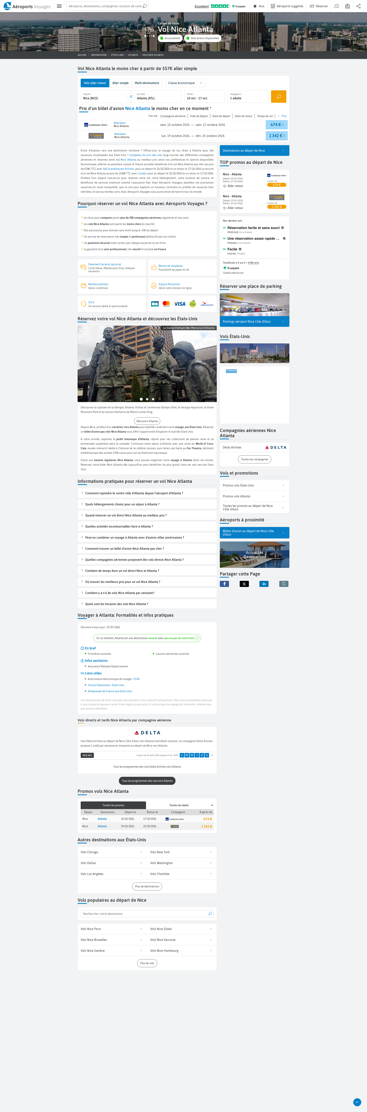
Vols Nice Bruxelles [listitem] (94, 939)
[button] (170, 38)
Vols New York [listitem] (160, 852)
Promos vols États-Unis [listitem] (238, 485)
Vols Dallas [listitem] (88, 863)
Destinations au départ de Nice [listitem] (244, 150)
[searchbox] (107, 6)
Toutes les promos (113, 805)
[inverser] (131, 96)
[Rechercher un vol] (278, 96)
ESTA (137, 679)
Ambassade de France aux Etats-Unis (110, 691)
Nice (123, 159)
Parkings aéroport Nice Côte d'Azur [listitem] (247, 321)
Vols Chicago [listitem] (89, 852)
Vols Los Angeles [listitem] (92, 874)
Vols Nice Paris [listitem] (91, 929)
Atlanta (131, 159)
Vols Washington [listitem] (161, 863)
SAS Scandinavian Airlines (118, 168)
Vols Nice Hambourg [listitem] (164, 950)
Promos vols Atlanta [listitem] (236, 496)
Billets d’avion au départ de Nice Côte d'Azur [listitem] (248, 532)
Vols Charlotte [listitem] (159, 874)
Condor (142, 173)
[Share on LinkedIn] (264, 584)
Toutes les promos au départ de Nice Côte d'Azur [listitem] (248, 507)
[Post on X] (244, 584)
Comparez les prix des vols (145, 155)
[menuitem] (27, 6)
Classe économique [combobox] (181, 83)
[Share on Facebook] (224, 584)
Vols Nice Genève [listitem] (93, 950)
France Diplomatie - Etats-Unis (106, 685)
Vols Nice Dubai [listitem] (161, 929)
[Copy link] (283, 584)
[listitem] (254, 447)
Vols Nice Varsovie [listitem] (162, 939)
